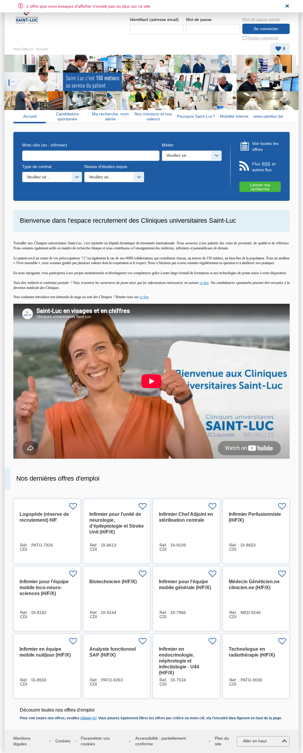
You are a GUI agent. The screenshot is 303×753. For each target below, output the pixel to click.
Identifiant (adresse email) (154, 19)
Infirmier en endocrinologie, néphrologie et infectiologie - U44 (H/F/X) (179, 661)
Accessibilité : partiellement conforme (160, 741)
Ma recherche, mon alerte (110, 116)
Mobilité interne (234, 116)
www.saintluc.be (268, 116)
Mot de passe (199, 19)
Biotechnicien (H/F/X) (113, 581)
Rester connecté (262, 37)
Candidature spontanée (67, 116)
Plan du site (222, 741)
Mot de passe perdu (261, 19)
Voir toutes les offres (265, 146)
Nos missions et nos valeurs (153, 116)
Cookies (62, 741)
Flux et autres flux (263, 166)
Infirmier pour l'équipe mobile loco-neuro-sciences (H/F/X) (44, 587)
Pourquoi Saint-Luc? (196, 116)
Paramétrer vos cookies (95, 741)
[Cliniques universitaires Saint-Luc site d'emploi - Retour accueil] (27, 15)
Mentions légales (21, 741)
